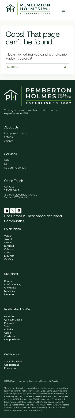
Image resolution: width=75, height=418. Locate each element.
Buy (6, 159)
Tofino (7, 326)
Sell (6, 163)
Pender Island (11, 368)
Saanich (8, 239)
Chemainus (10, 287)
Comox (8, 332)
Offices (8, 137)
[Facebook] (6, 210)
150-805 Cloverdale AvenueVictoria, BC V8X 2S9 (20, 196)
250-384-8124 (12, 190)
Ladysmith (9, 291)
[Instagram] (18, 210)
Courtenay (9, 336)
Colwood (9, 249)
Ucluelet (8, 329)
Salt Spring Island (12, 361)
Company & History (15, 133)
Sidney (7, 242)
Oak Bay (8, 259)
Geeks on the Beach (49, 381)
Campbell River (12, 339)
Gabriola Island (11, 364)
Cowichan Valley (12, 284)
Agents (8, 141)
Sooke (7, 252)
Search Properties (14, 167)
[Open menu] (65, 10)
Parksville (9, 316)
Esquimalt (9, 255)
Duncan (8, 281)
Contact (9, 186)
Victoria (8, 236)
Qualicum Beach (13, 319)
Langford (9, 245)
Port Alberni (10, 323)
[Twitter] (13, 210)
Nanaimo (9, 294)
